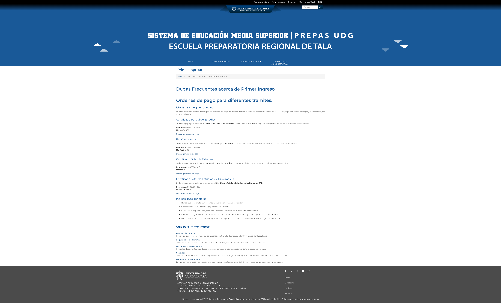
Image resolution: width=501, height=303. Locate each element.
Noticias (288, 288)
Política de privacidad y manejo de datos (300, 299)
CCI (262, 299)
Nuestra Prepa (220, 61)
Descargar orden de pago (188, 134)
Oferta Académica (250, 61)
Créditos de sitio (272, 299)
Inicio (191, 61)
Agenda (288, 293)
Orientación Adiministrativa (279, 62)
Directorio (289, 283)
